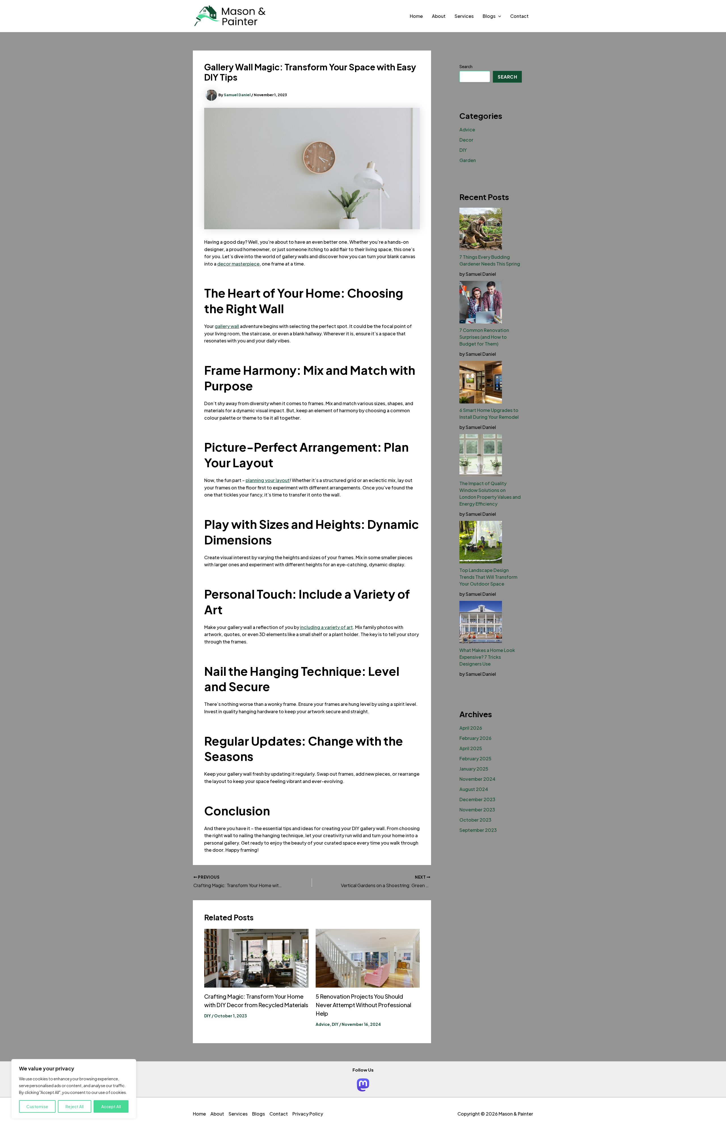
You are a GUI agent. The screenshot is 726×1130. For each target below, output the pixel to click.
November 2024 (477, 779)
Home (416, 16)
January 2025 (473, 769)
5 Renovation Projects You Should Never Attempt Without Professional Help (363, 1005)
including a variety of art (326, 627)
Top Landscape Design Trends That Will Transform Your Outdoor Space (488, 577)
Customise (37, 1106)
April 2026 (470, 728)
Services (464, 16)
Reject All (75, 1106)
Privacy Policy (307, 1114)
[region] (73, 1089)
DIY (207, 1015)
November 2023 (477, 810)
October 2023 (475, 820)
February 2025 (475, 758)
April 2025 (470, 748)
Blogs (489, 16)
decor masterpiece (238, 264)
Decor (466, 140)
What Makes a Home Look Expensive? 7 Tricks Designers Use (487, 657)
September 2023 (478, 830)
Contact (519, 16)
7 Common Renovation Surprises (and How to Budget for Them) (484, 337)
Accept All (111, 1106)
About (439, 16)
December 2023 (477, 799)
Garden (467, 160)
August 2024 (473, 789)
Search (465, 66)
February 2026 (475, 738)
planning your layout (268, 480)
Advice (323, 1024)
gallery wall (227, 326)
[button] (498, 16)
